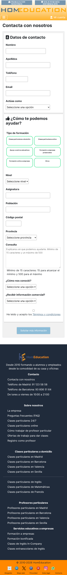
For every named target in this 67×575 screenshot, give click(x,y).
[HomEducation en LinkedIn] (17, 568)
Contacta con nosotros (21, 379)
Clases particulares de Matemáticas (28, 486)
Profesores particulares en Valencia (28, 517)
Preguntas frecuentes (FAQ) (23, 415)
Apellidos (11, 58)
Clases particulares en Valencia (25, 466)
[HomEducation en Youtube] (38, 568)
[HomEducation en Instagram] (46, 568)
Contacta (58, 573)
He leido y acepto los (33, 314)
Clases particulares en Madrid (25, 456)
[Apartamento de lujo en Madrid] (9, 568)
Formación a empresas (20, 533)
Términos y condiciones (46, 314)
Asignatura (12, 189)
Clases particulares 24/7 (21, 420)
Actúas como (14, 101)
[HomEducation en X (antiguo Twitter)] (24, 568)
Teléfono (11, 72)
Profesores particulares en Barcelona (29, 512)
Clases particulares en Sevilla (24, 471)
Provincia (11, 231)
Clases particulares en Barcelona (26, 461)
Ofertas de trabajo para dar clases (27, 435)
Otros (47, 161)
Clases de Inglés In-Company (24, 543)
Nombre (11, 44)
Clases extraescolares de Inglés (26, 548)
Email (9, 86)
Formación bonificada (20, 538)
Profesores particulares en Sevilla (27, 522)
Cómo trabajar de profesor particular (29, 430)
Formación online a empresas (19, 161)
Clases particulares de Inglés (24, 481)
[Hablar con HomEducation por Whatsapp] (53, 568)
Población (12, 203)
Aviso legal (46, 573)
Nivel (9, 175)
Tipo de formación (17, 133)
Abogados (8, 573)
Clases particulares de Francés (25, 491)
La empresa (14, 410)
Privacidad (33, 573)
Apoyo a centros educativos (19, 150)
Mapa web (21, 573)
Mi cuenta (59, 17)
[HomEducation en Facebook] (31, 568)
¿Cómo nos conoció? (18, 280)
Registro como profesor (21, 440)
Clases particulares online (47, 139)
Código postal (14, 217)
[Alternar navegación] (3, 17)
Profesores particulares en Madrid (27, 507)
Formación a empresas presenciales (47, 151)
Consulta (11, 244)
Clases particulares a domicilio (19, 139)
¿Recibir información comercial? (25, 294)
